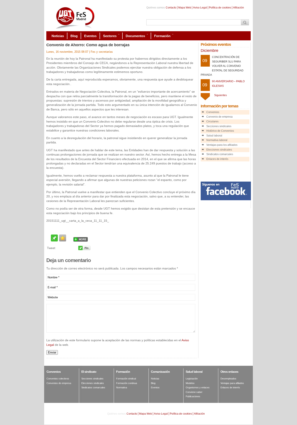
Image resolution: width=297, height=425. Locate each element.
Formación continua (126, 383)
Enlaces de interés (217, 159)
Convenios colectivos (58, 378)
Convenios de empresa (59, 383)
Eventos (155, 387)
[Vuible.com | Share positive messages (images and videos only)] (54, 240)
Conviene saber (194, 392)
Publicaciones (193, 396)
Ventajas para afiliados (232, 383)
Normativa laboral (216, 140)
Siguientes (220, 95)
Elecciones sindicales (219, 149)
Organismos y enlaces (198, 387)
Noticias (155, 378)
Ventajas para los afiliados (221, 144)
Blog (153, 383)
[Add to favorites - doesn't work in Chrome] (62, 238)
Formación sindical (126, 378)
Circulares (212, 121)
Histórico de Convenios (220, 130)
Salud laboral (214, 135)
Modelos (190, 383)
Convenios (212, 112)
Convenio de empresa (219, 116)
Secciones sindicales (218, 126)
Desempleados (228, 378)
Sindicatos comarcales (219, 154)
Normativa (121, 387)
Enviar (52, 352)
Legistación (192, 378)
